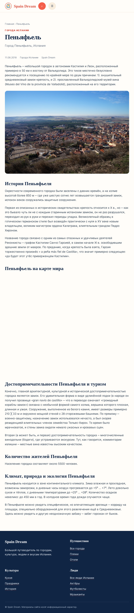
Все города (77, 548)
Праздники (12, 583)
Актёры (75, 583)
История (10, 588)
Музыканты (77, 594)
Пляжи (74, 554)
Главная (9, 23)
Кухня (8, 577)
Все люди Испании (82, 577)
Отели (74, 559)
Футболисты (78, 588)
